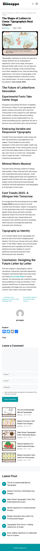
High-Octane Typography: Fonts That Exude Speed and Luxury (26, 434)
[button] (33, 4)
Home (4, 13)
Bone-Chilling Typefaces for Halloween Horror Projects (30, 299)
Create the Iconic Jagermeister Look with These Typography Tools (10, 299)
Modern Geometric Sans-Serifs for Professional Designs (26, 457)
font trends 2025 (17, 277)
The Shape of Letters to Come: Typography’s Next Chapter (17, 21)
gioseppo (7, 28)
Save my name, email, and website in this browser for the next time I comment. (21, 393)
